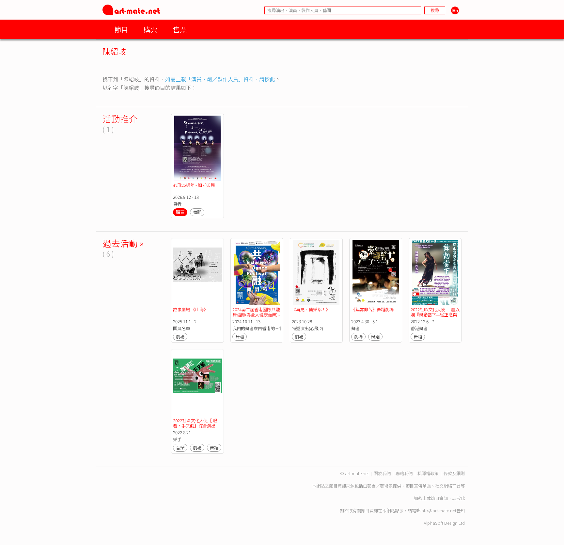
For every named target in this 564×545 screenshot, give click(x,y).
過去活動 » (123, 243)
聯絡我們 (404, 473)
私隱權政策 (428, 473)
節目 (121, 29)
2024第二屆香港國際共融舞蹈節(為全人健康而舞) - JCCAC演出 (256, 314)
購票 (150, 29)
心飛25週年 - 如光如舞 (194, 185)
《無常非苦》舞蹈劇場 (372, 309)
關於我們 (382, 473)
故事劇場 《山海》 (190, 309)
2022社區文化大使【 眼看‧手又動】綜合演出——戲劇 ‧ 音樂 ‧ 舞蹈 (195, 425)
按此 (460, 498)
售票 (180, 29)
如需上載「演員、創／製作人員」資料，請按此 (220, 79)
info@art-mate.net (438, 510)
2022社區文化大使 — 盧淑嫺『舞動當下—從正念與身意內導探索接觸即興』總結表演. (435, 317)
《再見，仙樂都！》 (311, 309)
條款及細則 (454, 473)
